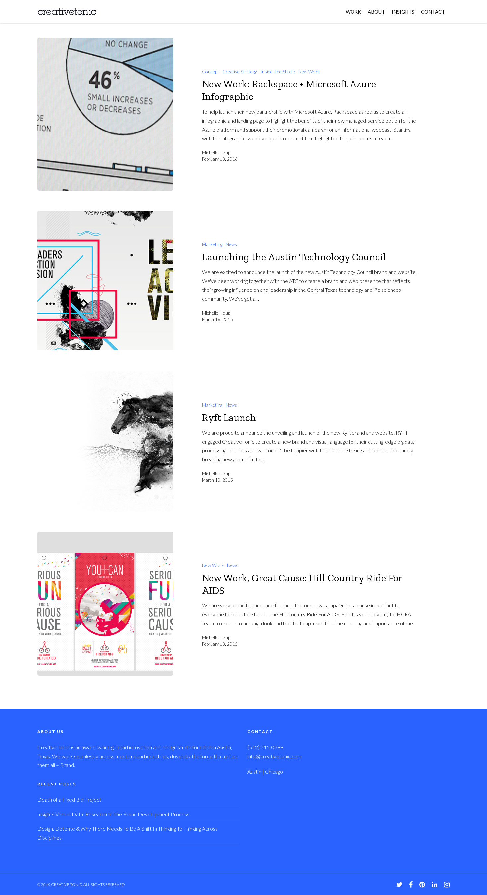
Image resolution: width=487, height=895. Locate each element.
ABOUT (376, 12)
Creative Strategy (239, 71)
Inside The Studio (277, 71)
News (231, 244)
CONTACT (433, 12)
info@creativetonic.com (274, 756)
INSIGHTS (403, 12)
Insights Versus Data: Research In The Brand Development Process (113, 814)
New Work (309, 71)
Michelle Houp (216, 152)
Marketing (212, 244)
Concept (210, 71)
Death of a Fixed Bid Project (69, 799)
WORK (353, 12)
